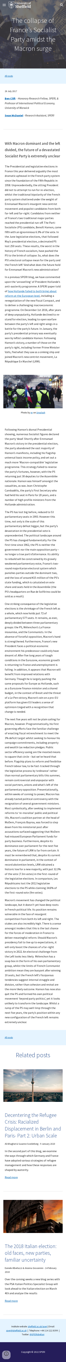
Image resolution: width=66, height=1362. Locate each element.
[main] (33, 34)
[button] (4, 5)
